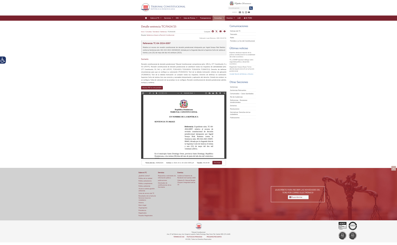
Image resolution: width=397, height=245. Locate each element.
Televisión (233, 34)
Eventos (180, 173)
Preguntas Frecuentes (214, 236)
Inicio (142, 32)
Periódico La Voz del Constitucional (242, 41)
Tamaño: (199, 163)
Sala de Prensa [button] (189, 18)
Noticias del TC (235, 31)
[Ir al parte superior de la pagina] (393, 168)
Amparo (156, 35)
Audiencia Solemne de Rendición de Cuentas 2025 (186, 177)
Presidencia (142, 210)
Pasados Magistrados (146, 216)
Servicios (161, 173)
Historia (141, 203)
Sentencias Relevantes (238, 90)
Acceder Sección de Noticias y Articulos (241, 74)
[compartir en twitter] (216, 31)
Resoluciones (234, 109)
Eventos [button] (230, 18)
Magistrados (143, 213)
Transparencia (205, 18)
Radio (232, 38)
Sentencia (149, 35)
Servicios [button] (167, 18)
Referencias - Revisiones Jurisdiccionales (238, 101)
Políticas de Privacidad (194, 236)
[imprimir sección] (224, 31)
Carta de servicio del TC (146, 193)
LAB (239, 18)
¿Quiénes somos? (144, 176)
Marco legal (142, 205)
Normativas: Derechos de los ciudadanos (240, 113)
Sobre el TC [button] (154, 18)
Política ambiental (144, 186)
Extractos (233, 106)
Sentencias (163, 32)
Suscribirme (296, 197)
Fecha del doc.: (150, 163)
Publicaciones (235, 118)
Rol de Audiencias (236, 97)
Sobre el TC (143, 173)
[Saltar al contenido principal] (163, 7)
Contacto (234, 12)
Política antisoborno (145, 181)
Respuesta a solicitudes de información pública (167, 177)
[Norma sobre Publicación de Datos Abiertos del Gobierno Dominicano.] (353, 235)
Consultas (148, 32)
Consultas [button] (218, 18)
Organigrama (143, 208)
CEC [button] (177, 18)
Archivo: (169, 163)
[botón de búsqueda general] (251, 8)
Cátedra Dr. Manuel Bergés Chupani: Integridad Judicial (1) (186, 182)
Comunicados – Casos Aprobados (242, 94)
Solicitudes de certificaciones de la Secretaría (164, 185)
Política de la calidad (145, 178)
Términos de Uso (178, 236)
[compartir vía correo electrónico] (220, 31)
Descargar (217, 163)
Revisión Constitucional (167, 35)
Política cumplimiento (145, 183)
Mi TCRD (248, 18)
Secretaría (156, 32)
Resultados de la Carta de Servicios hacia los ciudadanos (147, 198)
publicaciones (162, 180)
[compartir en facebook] (213, 31)
